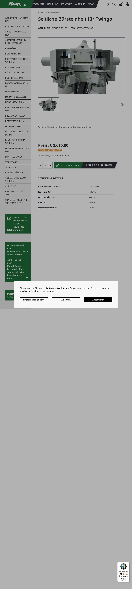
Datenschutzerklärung (57, 288)
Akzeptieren (98, 299)
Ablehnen (66, 299)
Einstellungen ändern (33, 299)
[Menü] (127, 563)
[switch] (123, 579)
